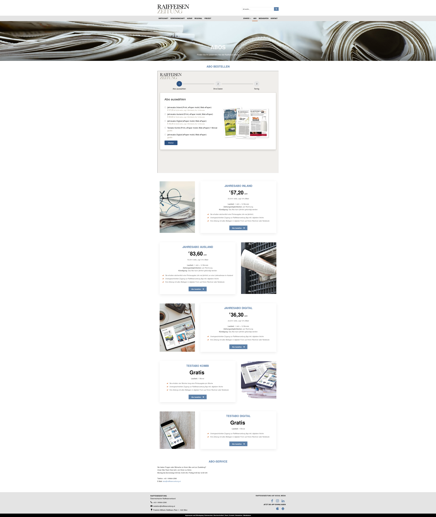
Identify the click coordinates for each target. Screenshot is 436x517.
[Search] (276, 9)
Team (226, 515)
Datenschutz (208, 515)
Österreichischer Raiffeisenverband (163, 498)
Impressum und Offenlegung (194, 515)
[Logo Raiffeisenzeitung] (196, 9)
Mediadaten (247, 515)
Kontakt (231, 515)
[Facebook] (272, 501)
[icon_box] (158, 502)
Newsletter (238, 515)
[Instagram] (277, 501)
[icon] (277, 509)
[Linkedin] (283, 501)
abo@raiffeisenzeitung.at (172, 481)
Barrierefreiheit (219, 515)
